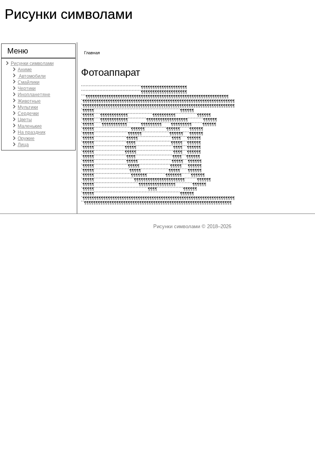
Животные (29, 101)
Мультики (28, 107)
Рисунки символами (69, 14)
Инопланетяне (34, 94)
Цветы (25, 119)
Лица (23, 144)
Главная (92, 52)
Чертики (27, 88)
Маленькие (30, 126)
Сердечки (28, 113)
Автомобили (32, 76)
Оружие (26, 138)
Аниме (25, 69)
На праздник (31, 132)
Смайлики (29, 82)
